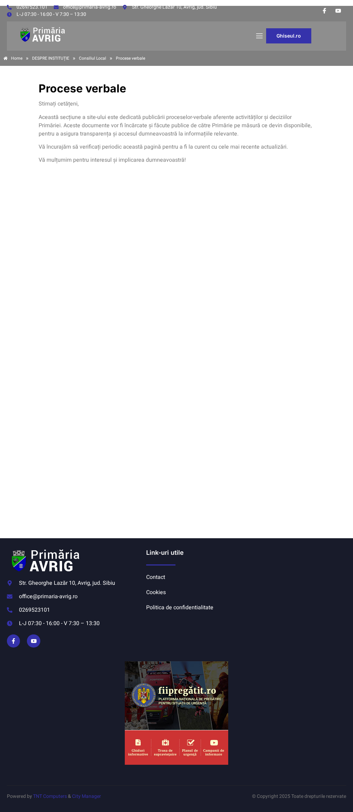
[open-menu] (259, 36)
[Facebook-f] (13, 641)
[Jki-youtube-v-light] (33, 641)
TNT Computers (50, 796)
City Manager (86, 796)
